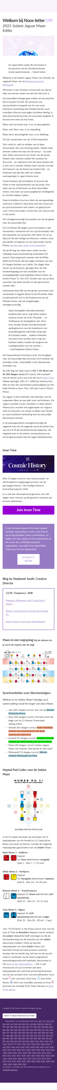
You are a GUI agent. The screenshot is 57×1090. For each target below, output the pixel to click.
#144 (5, 1053)
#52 (47, 1030)
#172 (39, 1058)
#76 (39, 1035)
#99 (27, 1041)
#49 (35, 1030)
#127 (27, 1047)
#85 (23, 1038)
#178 (19, 1061)
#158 (23, 1055)
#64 (43, 1033)
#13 (48, 1021)
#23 (35, 1024)
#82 (12, 1038)
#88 (35, 1038)
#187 (10, 1064)
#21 (27, 1024)
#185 (52, 1061)
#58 (19, 1033)
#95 (12, 1041)
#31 (15, 1027)
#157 (19, 1055)
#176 (9, 1061)
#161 (38, 1055)
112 (5, 1044)
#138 (28, 1050)
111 (51, 1041)
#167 (15, 1058)
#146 (15, 1053)
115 (19, 1044)
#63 (39, 1033)
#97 (19, 1041)
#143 (52, 1050)
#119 (38, 1044)
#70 (15, 1035)
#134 (9, 1050)
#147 (19, 1053)
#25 (42, 1024)
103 (47, 1041)
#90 (43, 1038)
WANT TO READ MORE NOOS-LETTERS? (19, 1016)
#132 (51, 1047)
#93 (4, 1041)
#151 (39, 1053)
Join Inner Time (28, 510)
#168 (19, 1058)
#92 (50, 1038)
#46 (23, 1030)
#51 (43, 1030)
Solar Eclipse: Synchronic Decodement (25, 621)
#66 (51, 1033)
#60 (27, 1033)
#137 (23, 1050)
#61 (31, 1033)
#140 (38, 1050)
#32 (19, 1027)
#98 (23, 1041)
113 (9, 1044)
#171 (34, 1058)
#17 (12, 1024)
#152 (44, 1053)
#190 (24, 1064)
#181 (33, 1061)
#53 (51, 1030)
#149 (29, 1053)
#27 (50, 1024)
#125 (18, 1047)
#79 (51, 1035)
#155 (9, 1055)
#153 (48, 1053)
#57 (15, 1033)
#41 (4, 1030)
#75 (35, 1035)
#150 (34, 1053)
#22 (31, 1024)
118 (33, 1044)
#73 (27, 1035)
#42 (8, 1030)
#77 (43, 1035)
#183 (43, 1061)
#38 (43, 1027)
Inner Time (48, 378)
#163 (48, 1055)
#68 (8, 1035)
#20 (23, 1024)
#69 (12, 1035)
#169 (24, 1058)
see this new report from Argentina (28, 245)
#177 (14, 1061)
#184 (48, 1061)
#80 (4, 1038)
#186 (5, 1064)
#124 (13, 1047)
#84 (19, 1038)
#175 (4, 1061)
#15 (4, 1024)
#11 (40, 1021)
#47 (27, 1030)
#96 (15, 1041)
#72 (23, 1035)
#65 (47, 1033)
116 (24, 1044)
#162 (43, 1055)
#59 (23, 1033)
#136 (19, 1050)
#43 (12, 1030)
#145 (10, 1053)
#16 (8, 1024)
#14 (52, 1021)
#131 (47, 1047)
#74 (31, 1035)
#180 (28, 1061)
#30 (12, 1027)
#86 (27, 1038)
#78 (47, 1035)
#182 (38, 1061)
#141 (43, 1050)
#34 (27, 1027)
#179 (23, 1061)
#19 (19, 1024)
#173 (44, 1058)
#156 (14, 1055)
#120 (43, 1044)
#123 (8, 1047)
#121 (48, 1044)
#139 (33, 1050)
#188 (15, 1064)
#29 (8, 1027)
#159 (28, 1055)
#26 (46, 1024)
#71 (19, 1035)
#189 (19, 1064)
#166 (10, 1058)
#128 (32, 1047)
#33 (23, 1027)
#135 (14, 1050)
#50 (39, 1030)
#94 (8, 1041)
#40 (51, 1027)
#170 (29, 1058)
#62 (35, 1033)
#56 (12, 1033)
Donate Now (28, 559)
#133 (4, 1050)
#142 (48, 1050)
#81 (8, 1038)
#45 (19, 1030)
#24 (39, 1024)
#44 (15, 1030)
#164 (52, 1055)
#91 (47, 1038)
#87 (31, 1038)
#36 (35, 1027)
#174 (48, 1058)
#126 (23, 1047)
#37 (39, 1027)
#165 (5, 1058)
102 (42, 1041)
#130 (42, 1047)
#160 (33, 1055)
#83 (15, 1038)
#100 (32, 1041)
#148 (24, 1053)
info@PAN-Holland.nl (10, 1070)
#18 (15, 1024)
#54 (4, 1033)
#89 (39, 1038)
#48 (31, 1030)
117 (29, 1044)
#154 (4, 1055)
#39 (47, 1027)
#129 (37, 1047)
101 (37, 1041)
